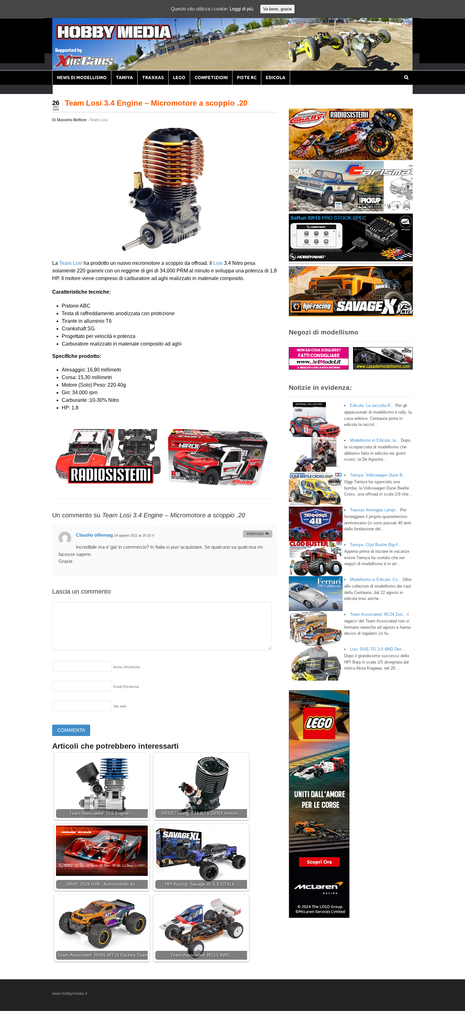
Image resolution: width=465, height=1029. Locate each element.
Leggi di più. (242, 8)
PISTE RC (247, 77)
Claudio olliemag (94, 535)
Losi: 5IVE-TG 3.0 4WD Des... (378, 649)
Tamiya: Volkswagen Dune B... (378, 475)
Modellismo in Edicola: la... (375, 440)
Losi (218, 263)
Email (126, 687)
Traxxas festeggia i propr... (374, 510)
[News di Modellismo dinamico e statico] (126, 38)
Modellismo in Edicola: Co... (375, 579)
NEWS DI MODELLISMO (82, 77)
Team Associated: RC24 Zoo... (378, 614)
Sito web (119, 706)
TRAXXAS (153, 77)
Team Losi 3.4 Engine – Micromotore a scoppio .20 (156, 103)
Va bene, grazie (277, 9)
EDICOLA (275, 77)
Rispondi (255, 534)
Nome (126, 667)
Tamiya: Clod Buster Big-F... (376, 544)
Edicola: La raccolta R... (372, 405)
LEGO (179, 77)
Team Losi (99, 120)
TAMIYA (124, 77)
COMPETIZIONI (211, 77)
